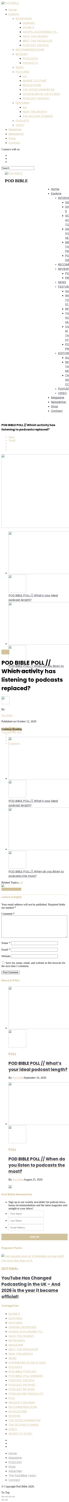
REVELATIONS (32, 85)
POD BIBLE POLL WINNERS (25, 1376)
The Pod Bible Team (22, 1475)
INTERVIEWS (24, 19)
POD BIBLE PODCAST (22, 1371)
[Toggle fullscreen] (9, 1496)
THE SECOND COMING (38, 116)
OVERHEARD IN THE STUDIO (41, 94)
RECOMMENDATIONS (30, 50)
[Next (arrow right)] (6, 1499)
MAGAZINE (15, 1345)
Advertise (15, 1471)
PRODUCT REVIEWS (21, 1403)
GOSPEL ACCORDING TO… (40, 32)
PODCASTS (30, 58)
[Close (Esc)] (2, 1496)
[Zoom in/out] (13, 1496)
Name (5, 942)
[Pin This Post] (38, 446)
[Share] (6, 1496)
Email (5, 949)
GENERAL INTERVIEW (22, 1327)
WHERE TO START (35, 81)
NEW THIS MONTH (35, 112)
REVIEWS (22, 54)
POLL (11, 1398)
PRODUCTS (30, 63)
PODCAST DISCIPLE (36, 45)
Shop (12, 138)
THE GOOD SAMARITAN (38, 89)
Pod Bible (7, 715)
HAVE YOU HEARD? (35, 36)
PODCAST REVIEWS (21, 1389)
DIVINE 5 (28, 27)
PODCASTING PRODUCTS (25, 1394)
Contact (14, 143)
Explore (13, 14)
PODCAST (15, 1462)
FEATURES (22, 72)
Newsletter (16, 134)
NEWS (20, 67)
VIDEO (20, 125)
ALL (25, 76)
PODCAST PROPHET (36, 98)
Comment (8, 913)
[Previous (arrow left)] (2, 1499)
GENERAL (29, 23)
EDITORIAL (23, 103)
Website (5, 956)
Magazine (15, 129)
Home (12, 10)
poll (21, 882)
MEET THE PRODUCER (37, 41)
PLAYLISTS (22, 121)
